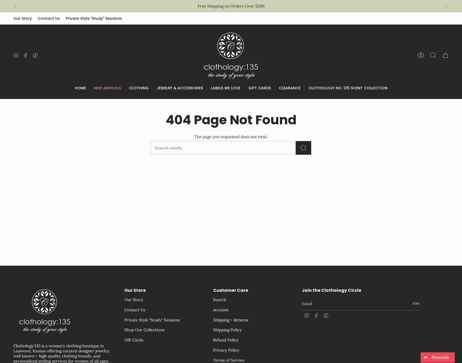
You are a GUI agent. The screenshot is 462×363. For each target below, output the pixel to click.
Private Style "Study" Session (225, 6)
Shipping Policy (227, 329)
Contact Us (49, 18)
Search (219, 299)
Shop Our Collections (144, 329)
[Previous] (15, 6)
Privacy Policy (226, 350)
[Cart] (445, 55)
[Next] (446, 6)
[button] (139, 88)
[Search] (303, 148)
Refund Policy (225, 339)
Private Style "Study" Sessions (94, 18)
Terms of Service (229, 360)
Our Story (22, 18)
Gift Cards (133, 339)
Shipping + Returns (230, 319)
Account (221, 309)
